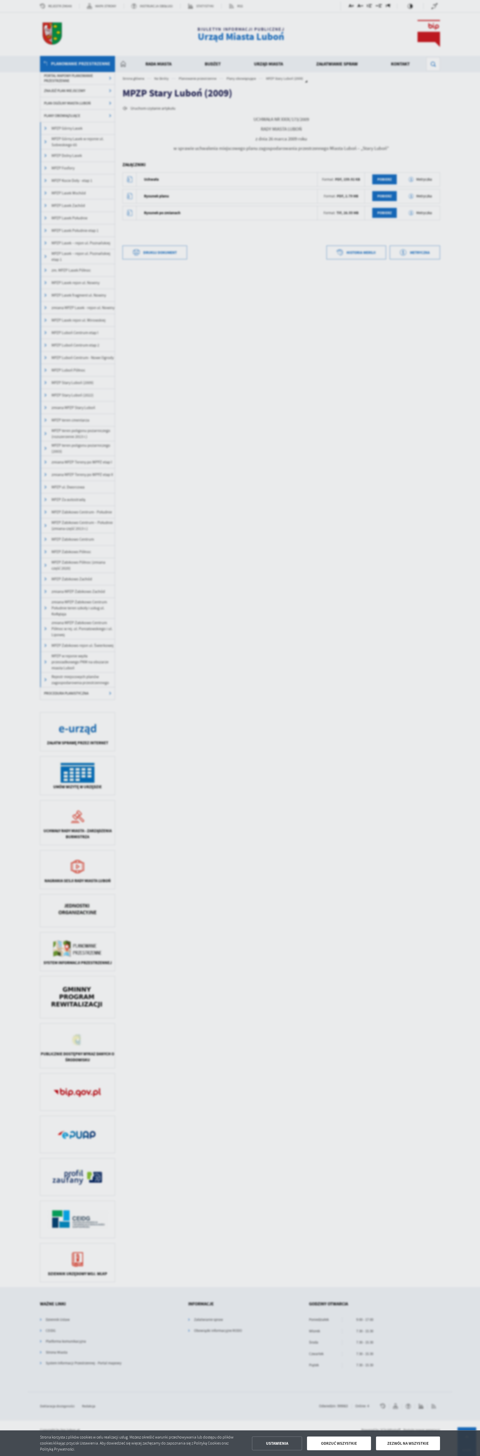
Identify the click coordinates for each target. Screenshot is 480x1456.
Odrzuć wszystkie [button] (339, 1443)
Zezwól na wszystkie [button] (408, 1443)
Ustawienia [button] (277, 1443)
